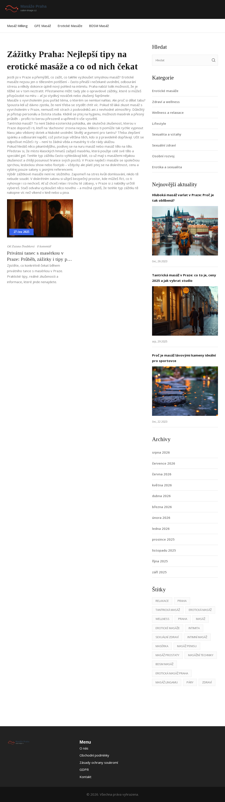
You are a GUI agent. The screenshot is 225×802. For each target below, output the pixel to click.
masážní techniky (200, 655)
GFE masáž (42, 26)
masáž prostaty (167, 655)
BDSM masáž (99, 26)
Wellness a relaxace (168, 112)
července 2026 (163, 463)
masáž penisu (187, 646)
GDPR (84, 769)
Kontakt (85, 777)
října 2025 (160, 561)
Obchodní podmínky (94, 755)
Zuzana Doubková (23, 246)
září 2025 (159, 572)
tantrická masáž (168, 610)
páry (190, 682)
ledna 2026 (161, 528)
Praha (182, 601)
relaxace (162, 601)
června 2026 (161, 474)
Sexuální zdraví (164, 145)
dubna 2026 (161, 496)
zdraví (207, 682)
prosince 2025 (163, 539)
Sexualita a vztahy (166, 134)
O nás (84, 748)
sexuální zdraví (167, 637)
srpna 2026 (161, 452)
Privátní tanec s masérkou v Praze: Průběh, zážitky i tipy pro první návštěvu (39, 256)
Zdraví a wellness (166, 102)
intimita (194, 628)
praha (182, 619)
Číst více (185, 231)
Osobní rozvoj (163, 156)
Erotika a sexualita (167, 167)
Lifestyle (159, 123)
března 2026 (162, 507)
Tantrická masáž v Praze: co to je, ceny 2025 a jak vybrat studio (184, 278)
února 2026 (161, 517)
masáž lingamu (167, 682)
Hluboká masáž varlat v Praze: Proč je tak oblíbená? (183, 198)
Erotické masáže (70, 26)
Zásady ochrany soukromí (99, 762)
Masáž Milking (17, 26)
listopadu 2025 (164, 550)
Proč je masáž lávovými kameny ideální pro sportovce (184, 358)
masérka (162, 646)
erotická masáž (200, 610)
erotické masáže (168, 628)
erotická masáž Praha (172, 673)
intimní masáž (197, 637)
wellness (162, 619)
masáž (200, 619)
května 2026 (162, 485)
